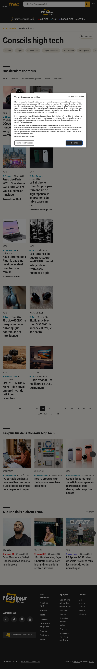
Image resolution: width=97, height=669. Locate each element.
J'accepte (74, 143)
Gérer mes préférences (24, 143)
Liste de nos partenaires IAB (24, 136)
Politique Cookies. (25, 122)
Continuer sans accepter (76, 96)
